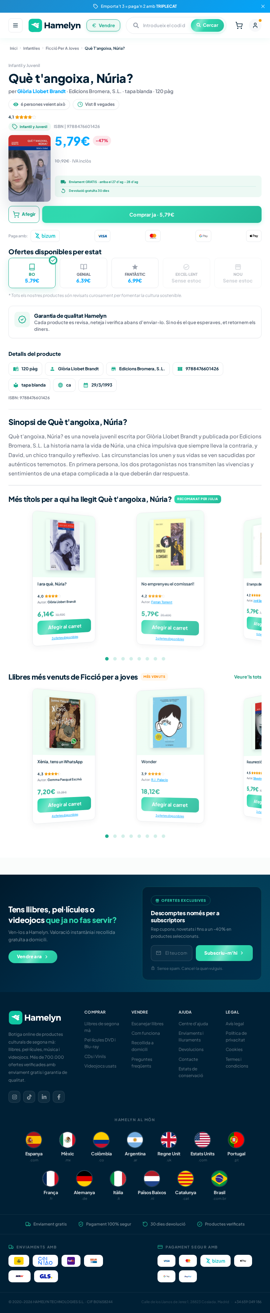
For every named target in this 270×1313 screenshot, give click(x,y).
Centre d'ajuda (193, 1023)
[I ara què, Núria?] (64, 544)
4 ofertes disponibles (65, 814)
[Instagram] (14, 1097)
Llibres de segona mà (101, 1027)
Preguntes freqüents (141, 1063)
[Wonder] (170, 721)
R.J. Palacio (159, 780)
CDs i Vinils (95, 1056)
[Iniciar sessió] (255, 25)
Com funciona (145, 1033)
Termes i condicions (237, 1063)
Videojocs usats (100, 1066)
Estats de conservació (191, 1072)
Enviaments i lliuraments (191, 1037)
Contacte (188, 1059)
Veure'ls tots (248, 677)
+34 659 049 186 (248, 1302)
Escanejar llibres (147, 1023)
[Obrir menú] (15, 25)
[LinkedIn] (44, 1097)
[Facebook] (59, 1097)
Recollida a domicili (142, 1046)
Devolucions (191, 1049)
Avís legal (235, 1023)
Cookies (234, 1049)
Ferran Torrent (161, 602)
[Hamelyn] (54, 25)
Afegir (29, 214)
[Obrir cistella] (239, 25)
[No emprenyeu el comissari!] (170, 543)
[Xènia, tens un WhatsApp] (64, 721)
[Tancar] (263, 6)
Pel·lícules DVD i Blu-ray (100, 1043)
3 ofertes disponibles (65, 637)
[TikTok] (29, 1097)
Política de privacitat (236, 1037)
